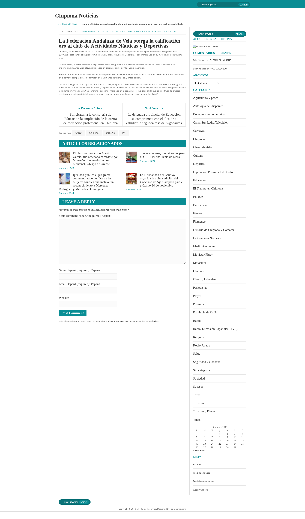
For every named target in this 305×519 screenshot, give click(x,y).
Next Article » (154, 108)
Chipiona (93, 132)
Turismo (198, 403)
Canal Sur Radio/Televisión (210, 122)
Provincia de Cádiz (205, 312)
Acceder (197, 464)
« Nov (196, 450)
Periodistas (200, 287)
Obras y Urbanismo (205, 279)
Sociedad (199, 378)
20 (204, 443)
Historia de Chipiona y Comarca (214, 230)
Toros (196, 395)
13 (204, 440)
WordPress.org (200, 489)
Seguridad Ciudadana (206, 362)
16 (227, 440)
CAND (78, 132)
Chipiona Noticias (76, 15)
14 (212, 440)
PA (123, 132)
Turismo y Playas (204, 411)
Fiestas (197, 213)
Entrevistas (200, 205)
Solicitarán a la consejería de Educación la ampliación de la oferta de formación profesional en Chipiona (90, 118)
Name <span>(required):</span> (79, 270)
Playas (197, 296)
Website (64, 297)
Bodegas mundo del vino (209, 114)
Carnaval (199, 130)
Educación (200, 180)
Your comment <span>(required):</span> (85, 215)
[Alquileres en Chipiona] (205, 46)
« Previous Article (90, 108)
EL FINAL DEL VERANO (220, 60)
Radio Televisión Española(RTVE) (215, 329)
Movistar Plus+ (203, 254)
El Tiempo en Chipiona (208, 188)
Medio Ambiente (204, 246)
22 (220, 443)
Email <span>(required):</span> (79, 283)
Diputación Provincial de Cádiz (213, 172)
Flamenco (199, 221)
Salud (196, 353)
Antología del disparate (208, 106)
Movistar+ (199, 263)
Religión (198, 337)
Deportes (70, 31)
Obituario (199, 271)
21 (212, 443)
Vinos (197, 419)
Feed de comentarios (203, 481)
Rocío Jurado (201, 345)
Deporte (110, 132)
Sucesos (198, 386)
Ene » (202, 450)
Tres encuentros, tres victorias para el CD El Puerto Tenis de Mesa (162, 155)
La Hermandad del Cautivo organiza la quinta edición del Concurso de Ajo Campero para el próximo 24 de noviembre (162, 180)
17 (235, 440)
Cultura (198, 155)
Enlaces (198, 197)
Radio (197, 320)
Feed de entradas (201, 472)
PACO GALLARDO (218, 68)
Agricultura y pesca (205, 98)
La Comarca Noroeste (207, 238)
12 (197, 440)
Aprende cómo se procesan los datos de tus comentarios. (130, 320)
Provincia (199, 304)
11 (242, 437)
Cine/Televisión (203, 147)
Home (61, 31)
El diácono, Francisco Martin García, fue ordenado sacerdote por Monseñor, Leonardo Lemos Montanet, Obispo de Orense (95, 158)
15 (220, 440)
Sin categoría (201, 370)
